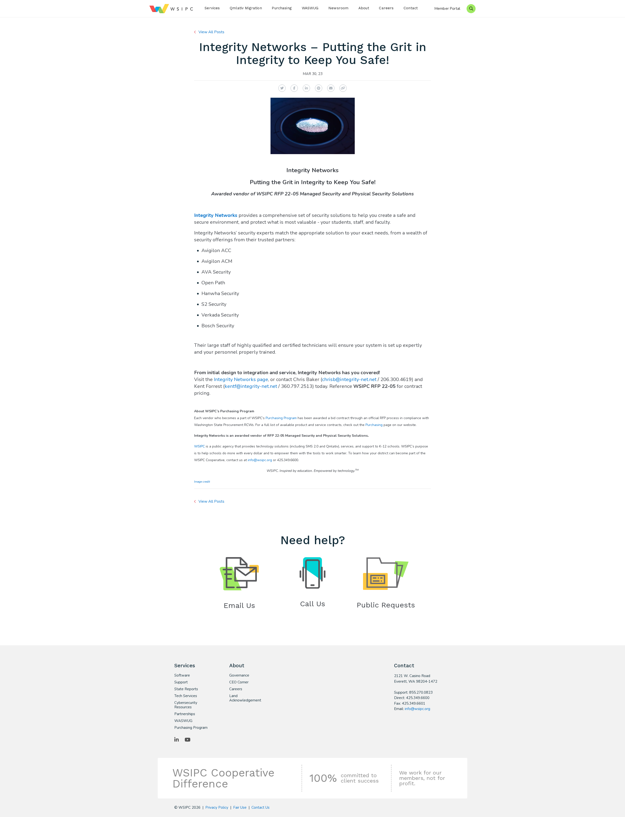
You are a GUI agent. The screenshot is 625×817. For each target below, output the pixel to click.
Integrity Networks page (241, 379)
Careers (386, 8)
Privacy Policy (216, 807)
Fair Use (240, 807)
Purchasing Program (281, 418)
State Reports (186, 689)
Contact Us (260, 807)
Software (182, 675)
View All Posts (211, 32)
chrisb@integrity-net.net (349, 379)
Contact (411, 8)
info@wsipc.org (260, 460)
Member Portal (447, 8)
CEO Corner (239, 682)
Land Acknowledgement (245, 698)
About (363, 8)
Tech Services (185, 696)
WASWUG (310, 8)
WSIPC (199, 446)
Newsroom (338, 8)
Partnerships (184, 714)
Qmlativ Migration (246, 8)
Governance (239, 675)
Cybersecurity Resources (185, 704)
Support (181, 682)
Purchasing (282, 8)
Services (212, 8)
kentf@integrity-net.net (251, 386)
